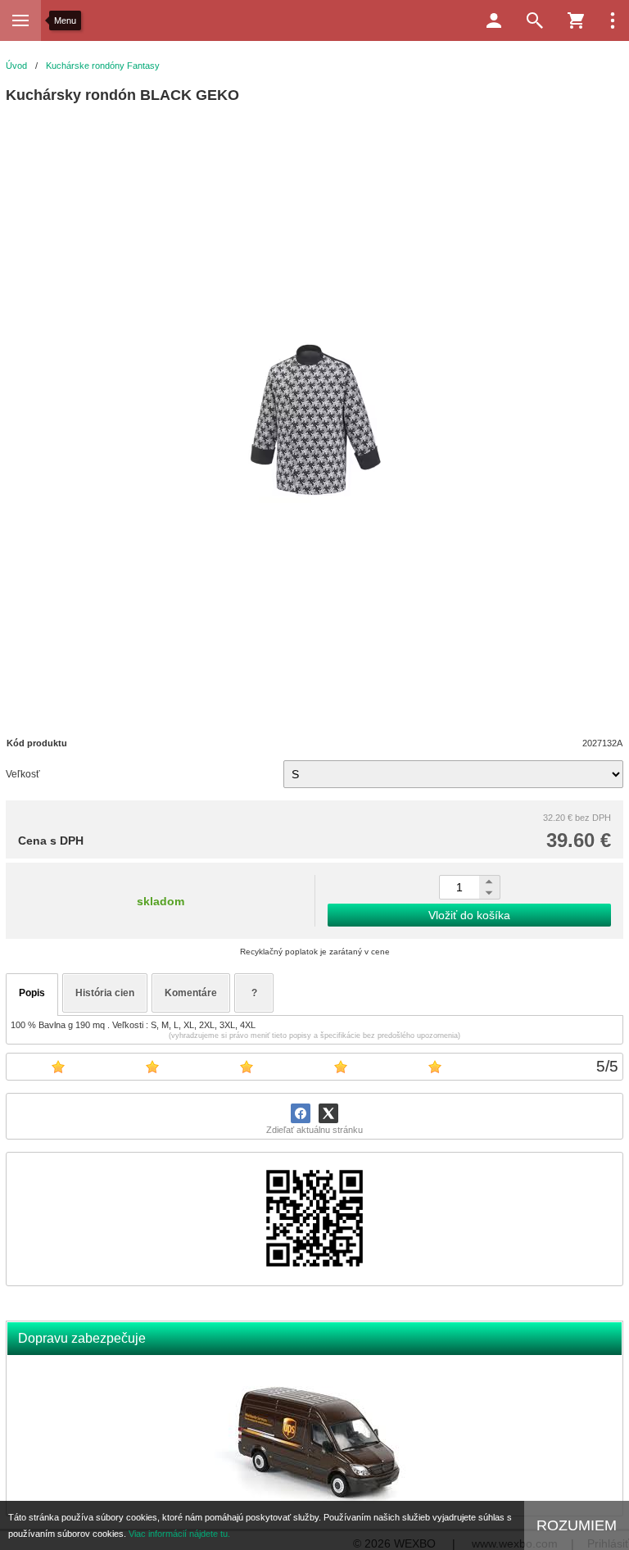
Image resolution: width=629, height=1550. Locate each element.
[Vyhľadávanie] (534, 20)
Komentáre (191, 993)
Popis (32, 993)
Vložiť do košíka (469, 915)
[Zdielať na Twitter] (328, 1113)
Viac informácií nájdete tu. (179, 1534)
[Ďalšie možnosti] (612, 20)
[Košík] (575, 20)
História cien (104, 993)
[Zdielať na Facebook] (300, 1113)
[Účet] (493, 20)
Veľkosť (23, 774)
